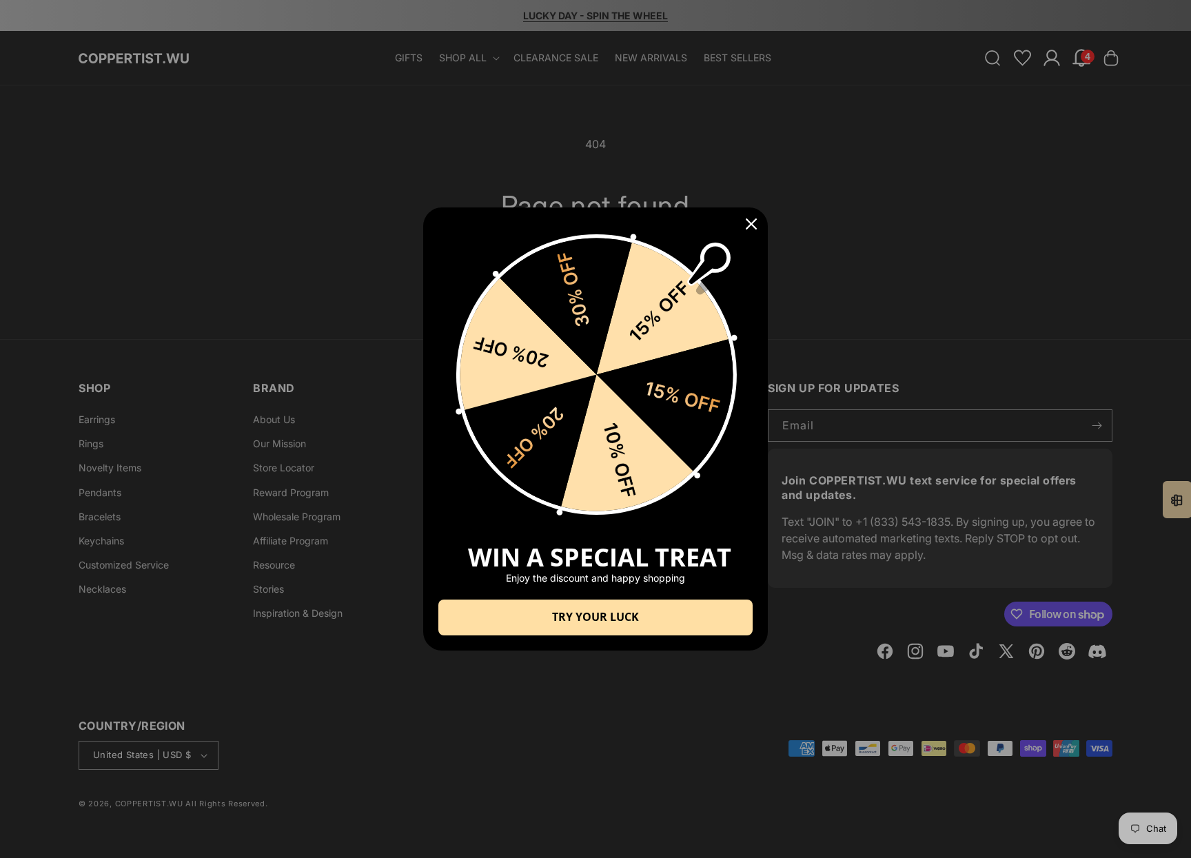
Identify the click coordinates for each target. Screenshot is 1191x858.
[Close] (751, 224)
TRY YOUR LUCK (595, 616)
